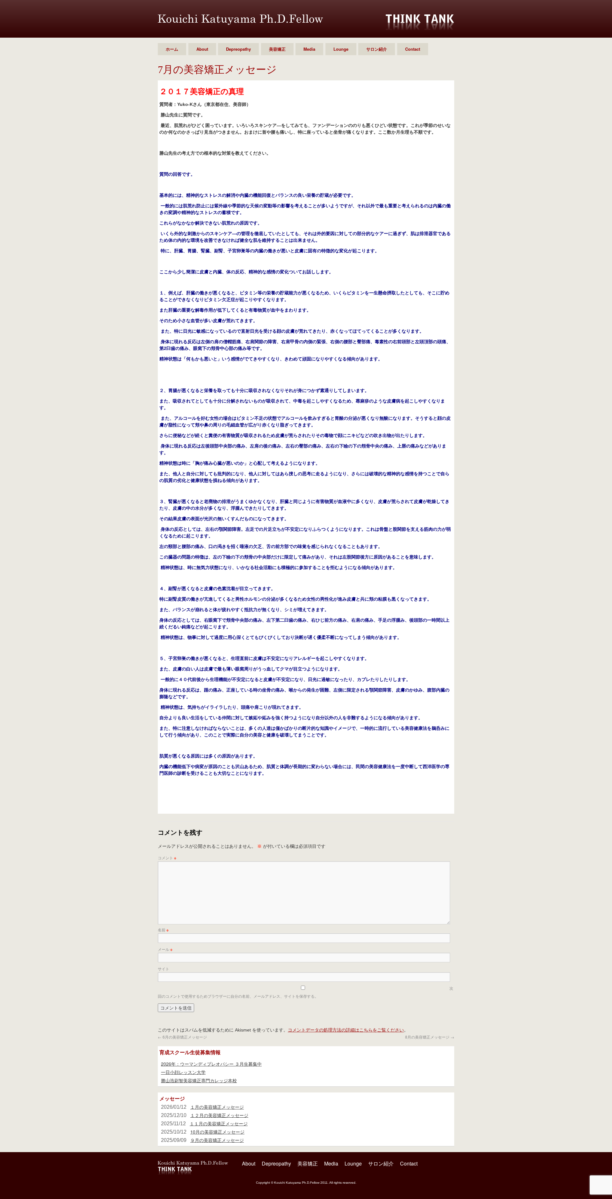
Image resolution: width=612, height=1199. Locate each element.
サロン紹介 (376, 49)
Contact (412, 49)
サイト (163, 968)
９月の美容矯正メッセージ (217, 1140)
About (202, 49)
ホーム (172, 49)
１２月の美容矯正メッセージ (219, 1115)
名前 (163, 929)
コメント (167, 857)
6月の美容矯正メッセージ (182, 1037)
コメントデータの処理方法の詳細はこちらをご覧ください (346, 1029)
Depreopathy (238, 49)
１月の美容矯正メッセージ (217, 1107)
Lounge (340, 49)
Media (309, 49)
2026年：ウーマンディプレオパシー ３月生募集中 (211, 1064)
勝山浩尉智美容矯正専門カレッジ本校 (199, 1080)
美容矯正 (277, 49)
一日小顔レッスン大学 (183, 1072)
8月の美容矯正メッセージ (429, 1037)
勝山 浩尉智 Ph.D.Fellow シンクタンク (240, 19)
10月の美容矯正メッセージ (217, 1132)
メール (165, 949)
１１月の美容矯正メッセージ (219, 1123)
